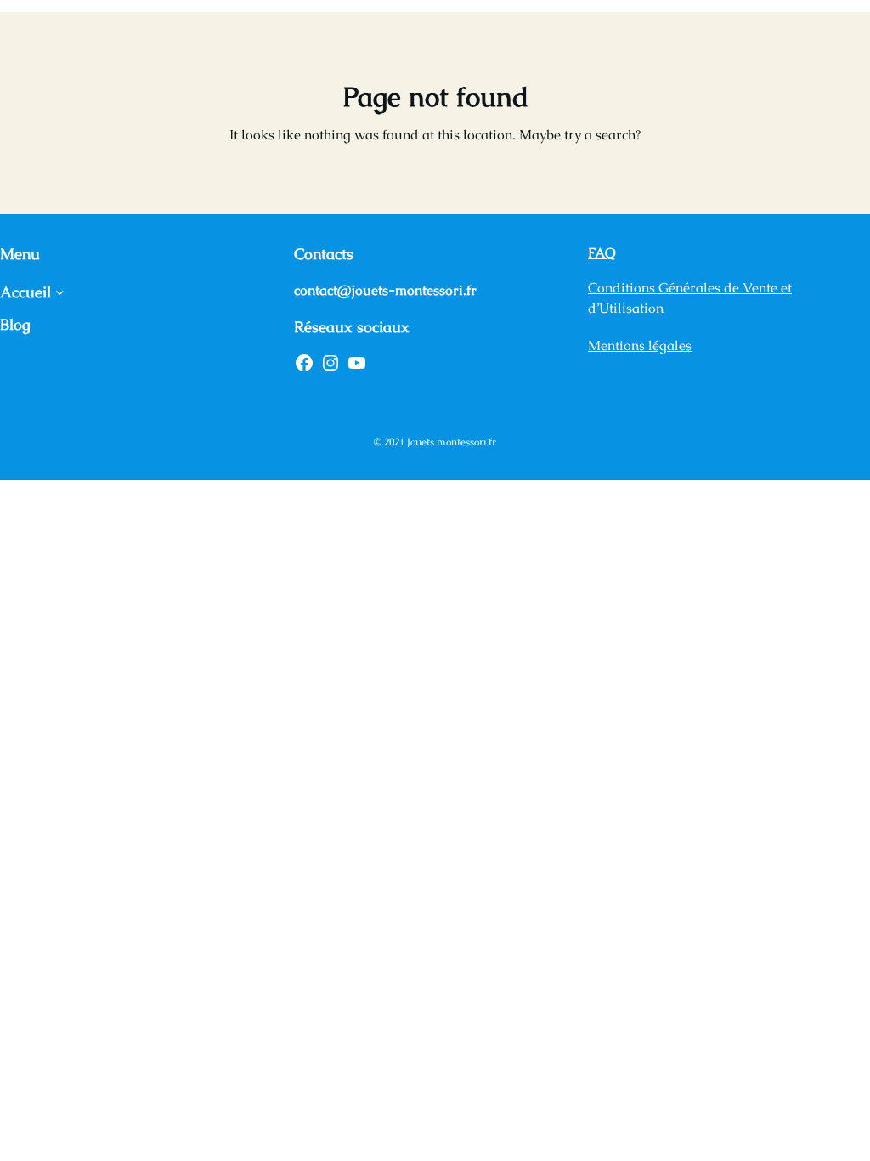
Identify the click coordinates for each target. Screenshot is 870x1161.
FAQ (602, 253)
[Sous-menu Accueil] (60, 292)
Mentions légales (640, 345)
